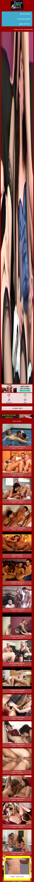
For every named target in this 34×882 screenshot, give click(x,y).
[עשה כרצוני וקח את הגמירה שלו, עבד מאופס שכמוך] (17, 597)
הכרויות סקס (24, 24)
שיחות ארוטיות (23, 19)
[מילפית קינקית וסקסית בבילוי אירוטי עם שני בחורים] (17, 461)
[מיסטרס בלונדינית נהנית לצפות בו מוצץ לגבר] (17, 705)
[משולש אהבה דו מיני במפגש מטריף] (17, 516)
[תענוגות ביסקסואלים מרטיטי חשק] (17, 786)
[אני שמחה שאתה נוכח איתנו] (17, 651)
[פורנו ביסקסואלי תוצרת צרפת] (17, 732)
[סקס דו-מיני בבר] (17, 759)
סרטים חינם (25, 14)
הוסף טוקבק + (17, 408)
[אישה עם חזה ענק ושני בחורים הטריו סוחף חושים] (17, 840)
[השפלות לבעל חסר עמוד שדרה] (17, 624)
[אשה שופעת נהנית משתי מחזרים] (17, 813)
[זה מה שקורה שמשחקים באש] (17, 489)
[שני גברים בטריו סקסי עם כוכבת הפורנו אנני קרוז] (17, 570)
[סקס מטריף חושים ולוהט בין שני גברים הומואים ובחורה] (17, 678)
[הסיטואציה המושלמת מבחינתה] (17, 434)
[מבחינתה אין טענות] (17, 543)
